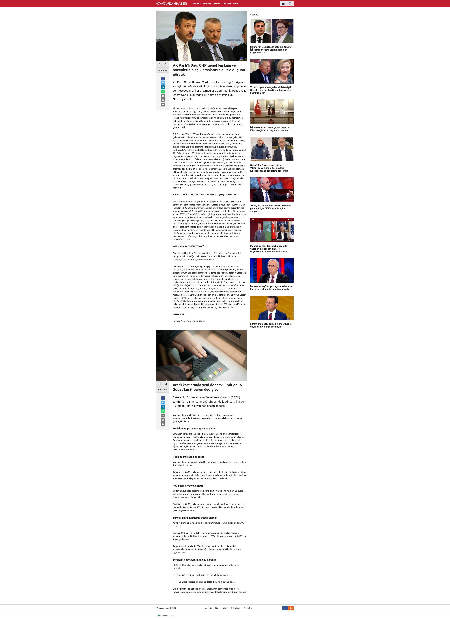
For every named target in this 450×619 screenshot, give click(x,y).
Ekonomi (207, 3)
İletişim (225, 608)
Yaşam (236, 3)
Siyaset (216, 3)
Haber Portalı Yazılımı (168, 615)
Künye (217, 608)
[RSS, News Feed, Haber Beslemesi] (291, 608)
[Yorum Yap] (163, 104)
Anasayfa (208, 608)
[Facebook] (163, 78)
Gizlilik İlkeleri (236, 608)
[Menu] (283, 3)
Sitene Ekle (248, 608)
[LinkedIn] (163, 87)
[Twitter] (163, 83)
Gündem (197, 3)
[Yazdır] (163, 100)
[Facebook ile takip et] (285, 608)
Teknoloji (226, 3)
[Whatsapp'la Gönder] (163, 91)
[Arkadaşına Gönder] (163, 96)
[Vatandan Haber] (171, 3)
